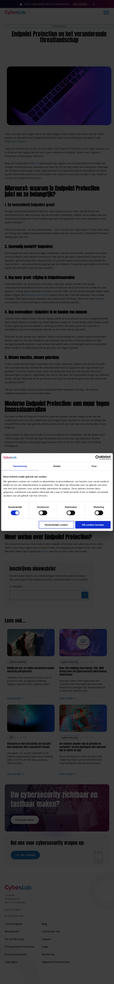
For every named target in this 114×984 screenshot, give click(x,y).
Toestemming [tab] (20, 466)
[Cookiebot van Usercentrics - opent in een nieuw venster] (98, 457)
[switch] (43, 513)
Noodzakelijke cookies (56, 524)
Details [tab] (57, 466)
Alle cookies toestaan (93, 524)
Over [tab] (94, 466)
